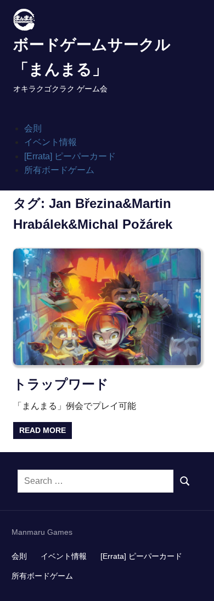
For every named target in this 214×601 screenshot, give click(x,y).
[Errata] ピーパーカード (70, 156)
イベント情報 (50, 142)
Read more (42, 430)
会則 (33, 128)
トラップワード (61, 384)
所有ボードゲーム (59, 170)
